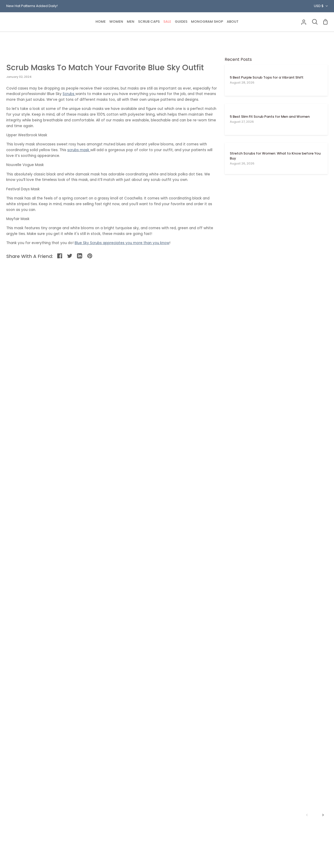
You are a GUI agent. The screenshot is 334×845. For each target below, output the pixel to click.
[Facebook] (60, 256)
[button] (116, 22)
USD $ (319, 5)
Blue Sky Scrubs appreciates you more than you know (122, 242)
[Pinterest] (90, 256)
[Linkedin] (80, 256)
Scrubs (69, 93)
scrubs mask (78, 149)
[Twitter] (70, 256)
